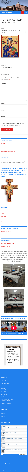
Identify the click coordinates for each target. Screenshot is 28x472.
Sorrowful (3, 216)
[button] (25, 32)
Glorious (3, 221)
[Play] (3, 334)
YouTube (3, 146)
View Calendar (23, 454)
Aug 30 (3, 416)
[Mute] (22, 334)
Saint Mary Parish (6, 12)
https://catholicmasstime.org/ (8, 151)
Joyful (2, 213)
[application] (14, 327)
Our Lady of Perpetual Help (7, 243)
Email (2, 110)
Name (3, 103)
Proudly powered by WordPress (14, 470)
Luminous (3, 219)
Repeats (4, 32)
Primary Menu (26, 12)
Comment (4, 83)
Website (3, 116)
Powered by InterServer (6, 463)
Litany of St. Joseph (5, 246)
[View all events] (25, 29)
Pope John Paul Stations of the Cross (9, 234)
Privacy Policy (3, 470)
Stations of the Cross (6, 231)
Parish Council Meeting (6, 66)
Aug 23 (3, 413)
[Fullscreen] (25, 334)
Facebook (3, 143)
